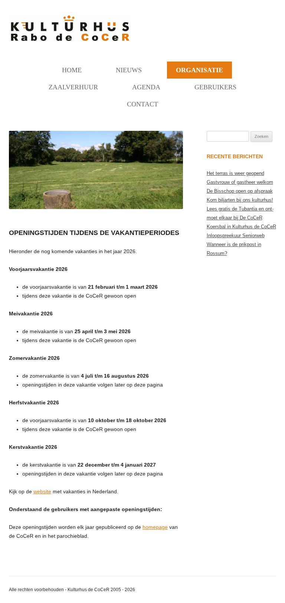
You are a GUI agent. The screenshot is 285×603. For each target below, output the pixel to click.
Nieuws (129, 70)
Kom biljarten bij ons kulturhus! (240, 200)
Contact (142, 104)
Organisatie (199, 70)
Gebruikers (215, 87)
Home (72, 70)
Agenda (146, 87)
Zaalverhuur (73, 87)
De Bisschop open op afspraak (240, 191)
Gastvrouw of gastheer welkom (240, 182)
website (42, 491)
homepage (155, 527)
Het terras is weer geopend (235, 173)
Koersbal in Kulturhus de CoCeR (241, 226)
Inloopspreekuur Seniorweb (236, 235)
